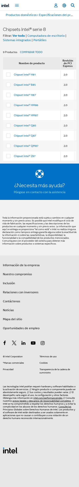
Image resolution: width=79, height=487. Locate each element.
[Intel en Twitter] (14, 343)
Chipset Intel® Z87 (24, 156)
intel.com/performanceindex (48, 397)
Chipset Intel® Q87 (25, 135)
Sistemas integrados (17, 40)
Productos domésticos (21, 15)
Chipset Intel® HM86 (26, 105)
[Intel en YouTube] (33, 343)
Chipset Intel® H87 (25, 95)
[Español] (64, 5)
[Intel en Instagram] (42, 343)
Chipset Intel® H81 (25, 74)
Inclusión (9, 283)
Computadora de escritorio (46, 36)
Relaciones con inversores (20, 292)
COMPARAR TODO (31, 52)
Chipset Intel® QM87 (26, 146)
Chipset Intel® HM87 (26, 115)
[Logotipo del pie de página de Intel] (10, 450)
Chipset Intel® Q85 (25, 125)
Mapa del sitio (12, 319)
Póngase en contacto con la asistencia (39, 192)
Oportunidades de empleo (21, 328)
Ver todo (18, 36)
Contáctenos (11, 301)
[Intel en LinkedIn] (23, 343)
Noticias (8, 310)
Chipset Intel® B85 (25, 84)
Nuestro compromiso (17, 274)
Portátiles (39, 40)
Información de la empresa (21, 265)
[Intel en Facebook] (4, 343)
